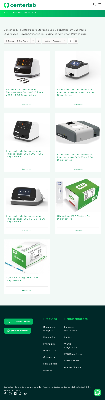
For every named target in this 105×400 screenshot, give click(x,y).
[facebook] (5, 393)
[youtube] (25, 393)
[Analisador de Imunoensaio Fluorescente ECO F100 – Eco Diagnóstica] (78, 68)
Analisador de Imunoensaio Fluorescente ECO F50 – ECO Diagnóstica (75, 157)
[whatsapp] (20, 393)
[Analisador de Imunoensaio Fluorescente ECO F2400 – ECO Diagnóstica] (27, 195)
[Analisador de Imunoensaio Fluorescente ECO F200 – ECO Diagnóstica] (27, 130)
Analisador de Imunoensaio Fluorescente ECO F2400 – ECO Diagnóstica (25, 219)
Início (6, 12)
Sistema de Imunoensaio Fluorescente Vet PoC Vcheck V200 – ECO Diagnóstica (24, 92)
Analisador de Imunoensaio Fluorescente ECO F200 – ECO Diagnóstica (25, 154)
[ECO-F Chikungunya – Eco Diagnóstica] (27, 256)
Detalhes (27, 104)
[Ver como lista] (75, 40)
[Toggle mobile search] (94, 4)
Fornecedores (15, 12)
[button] (97, 392)
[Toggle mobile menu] (99, 4)
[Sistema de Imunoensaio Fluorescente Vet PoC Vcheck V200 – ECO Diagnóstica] (27, 68)
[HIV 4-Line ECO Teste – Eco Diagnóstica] (78, 195)
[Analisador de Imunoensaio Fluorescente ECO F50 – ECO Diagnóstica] (78, 132)
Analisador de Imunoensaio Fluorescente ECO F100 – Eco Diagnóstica (75, 92)
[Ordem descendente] (38, 41)
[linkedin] (15, 393)
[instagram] (10, 393)
